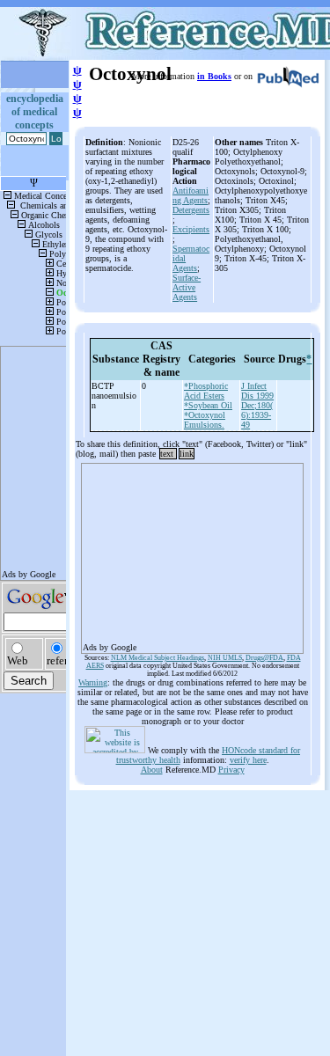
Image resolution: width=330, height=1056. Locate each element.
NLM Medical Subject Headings (157, 658)
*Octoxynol (204, 415)
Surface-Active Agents (186, 287)
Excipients (190, 229)
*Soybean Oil (208, 405)
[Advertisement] (192, 553)
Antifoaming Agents (190, 195)
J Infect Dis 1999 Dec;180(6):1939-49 (257, 405)
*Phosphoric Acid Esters (206, 390)
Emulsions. (204, 424)
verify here (248, 760)
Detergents (190, 210)
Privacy (231, 769)
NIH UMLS (225, 658)
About (152, 769)
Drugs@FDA (264, 658)
